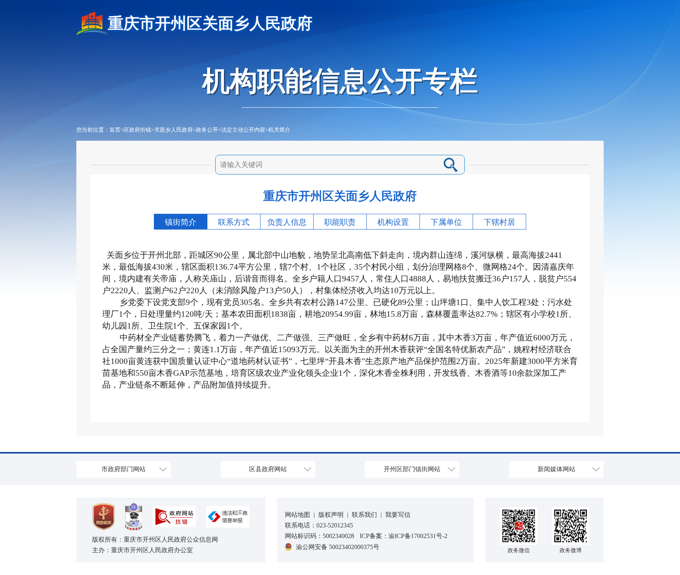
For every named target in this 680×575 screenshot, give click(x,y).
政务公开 (207, 130)
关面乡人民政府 (173, 130)
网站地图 (297, 514)
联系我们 (364, 514)
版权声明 (331, 514)
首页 (114, 130)
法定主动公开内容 (243, 130)
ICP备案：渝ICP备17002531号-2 (403, 536)
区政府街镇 (137, 130)
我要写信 (397, 514)
